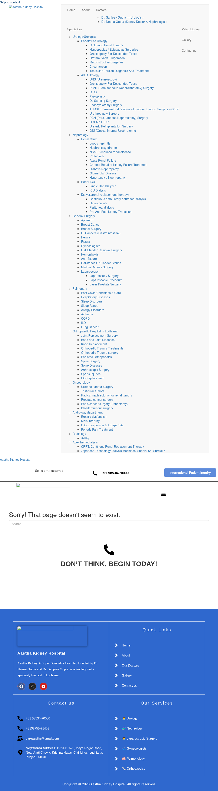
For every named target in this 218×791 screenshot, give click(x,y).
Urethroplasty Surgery (104, 113)
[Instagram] (32, 686)
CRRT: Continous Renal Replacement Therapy (112, 446)
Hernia (85, 237)
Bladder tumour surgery (97, 408)
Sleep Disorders (92, 301)
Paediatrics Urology (94, 41)
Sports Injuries (90, 374)
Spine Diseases (91, 365)
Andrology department (88, 412)
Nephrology (80, 135)
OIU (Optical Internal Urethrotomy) (113, 130)
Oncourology (81, 382)
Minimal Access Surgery (97, 267)
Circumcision (98, 66)
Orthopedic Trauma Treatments (102, 348)
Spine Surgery (90, 361)
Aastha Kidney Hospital (15, 459)
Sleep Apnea (89, 305)
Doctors (101, 10)
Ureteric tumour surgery (97, 387)
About (86, 10)
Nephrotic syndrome (103, 147)
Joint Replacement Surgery (99, 335)
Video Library (191, 29)
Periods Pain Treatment (97, 429)
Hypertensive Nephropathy (108, 177)
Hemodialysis (99, 203)
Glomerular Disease (103, 173)
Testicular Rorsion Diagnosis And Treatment (119, 71)
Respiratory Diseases (95, 297)
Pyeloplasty (97, 96)
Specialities (74, 29)
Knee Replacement (94, 344)
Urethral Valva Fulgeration (107, 58)
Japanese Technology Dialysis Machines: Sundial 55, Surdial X (123, 451)
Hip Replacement (92, 378)
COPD (85, 318)
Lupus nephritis (100, 143)
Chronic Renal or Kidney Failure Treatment (118, 164)
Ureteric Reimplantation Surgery (111, 126)
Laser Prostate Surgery (105, 284)
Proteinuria (97, 156)
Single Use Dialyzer (103, 186)
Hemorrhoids (90, 254)
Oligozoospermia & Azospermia (102, 425)
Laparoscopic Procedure (106, 280)
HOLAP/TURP (99, 122)
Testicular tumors (92, 391)
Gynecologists (90, 246)
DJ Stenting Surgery (103, 100)
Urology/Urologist (84, 36)
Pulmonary (80, 288)
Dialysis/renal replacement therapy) (105, 194)
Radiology (79, 433)
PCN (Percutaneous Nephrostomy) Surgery (119, 118)
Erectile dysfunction (94, 416)
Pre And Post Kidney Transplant (111, 211)
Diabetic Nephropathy (104, 169)
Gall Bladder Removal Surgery (101, 250)
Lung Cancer (90, 327)
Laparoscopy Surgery (104, 275)
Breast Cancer (90, 224)
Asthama (87, 314)
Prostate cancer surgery (97, 399)
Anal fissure (89, 258)
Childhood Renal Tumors (106, 45)
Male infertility (90, 421)
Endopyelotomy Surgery (106, 105)
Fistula (85, 241)
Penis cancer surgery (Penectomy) (104, 404)
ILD (83, 322)
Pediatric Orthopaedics (96, 357)
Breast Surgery (91, 229)
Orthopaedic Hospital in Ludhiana (95, 331)
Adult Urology (90, 75)
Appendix (87, 220)
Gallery (186, 40)
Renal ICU (88, 182)
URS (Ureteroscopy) (103, 79)
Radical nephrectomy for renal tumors (106, 395)
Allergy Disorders (92, 310)
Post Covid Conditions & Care (101, 293)
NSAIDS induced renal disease (110, 152)
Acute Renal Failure (103, 160)
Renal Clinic (89, 139)
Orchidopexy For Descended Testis (113, 53)
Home (71, 10)
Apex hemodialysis (85, 442)
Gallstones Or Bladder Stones (101, 263)
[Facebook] (21, 686)
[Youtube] (43, 686)
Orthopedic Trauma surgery (99, 352)
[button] (163, 494)
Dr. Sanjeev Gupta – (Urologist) (122, 17)
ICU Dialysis (98, 190)
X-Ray (85, 438)
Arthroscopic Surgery (95, 369)
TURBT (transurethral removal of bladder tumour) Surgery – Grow (134, 109)
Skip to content (10, 2)
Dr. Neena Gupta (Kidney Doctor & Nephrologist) (134, 21)
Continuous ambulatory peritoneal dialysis (118, 199)
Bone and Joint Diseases (98, 340)
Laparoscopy (90, 271)
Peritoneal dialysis (102, 207)
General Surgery (84, 216)
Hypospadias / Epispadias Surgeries (114, 49)
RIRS (93, 92)
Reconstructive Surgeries (106, 62)
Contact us (189, 50)
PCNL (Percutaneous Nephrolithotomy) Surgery (122, 88)
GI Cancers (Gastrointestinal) (100, 233)
